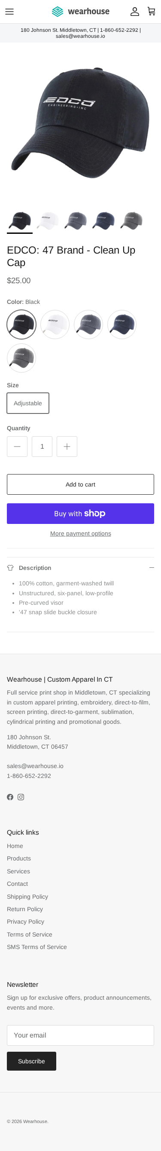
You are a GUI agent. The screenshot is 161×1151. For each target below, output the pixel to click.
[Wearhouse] (81, 11)
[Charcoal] (21, 358)
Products (19, 858)
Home (15, 845)
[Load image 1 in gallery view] (80, 123)
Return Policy (25, 909)
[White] (55, 324)
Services (18, 871)
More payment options (80, 533)
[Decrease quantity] (17, 446)
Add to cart (80, 484)
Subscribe (31, 1061)
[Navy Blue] (122, 324)
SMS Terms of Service (37, 946)
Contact (17, 883)
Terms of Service (29, 934)
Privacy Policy (25, 921)
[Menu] (9, 11)
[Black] (21, 324)
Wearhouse (35, 1121)
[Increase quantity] (67, 446)
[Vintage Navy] (88, 324)
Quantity (18, 428)
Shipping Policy (27, 896)
